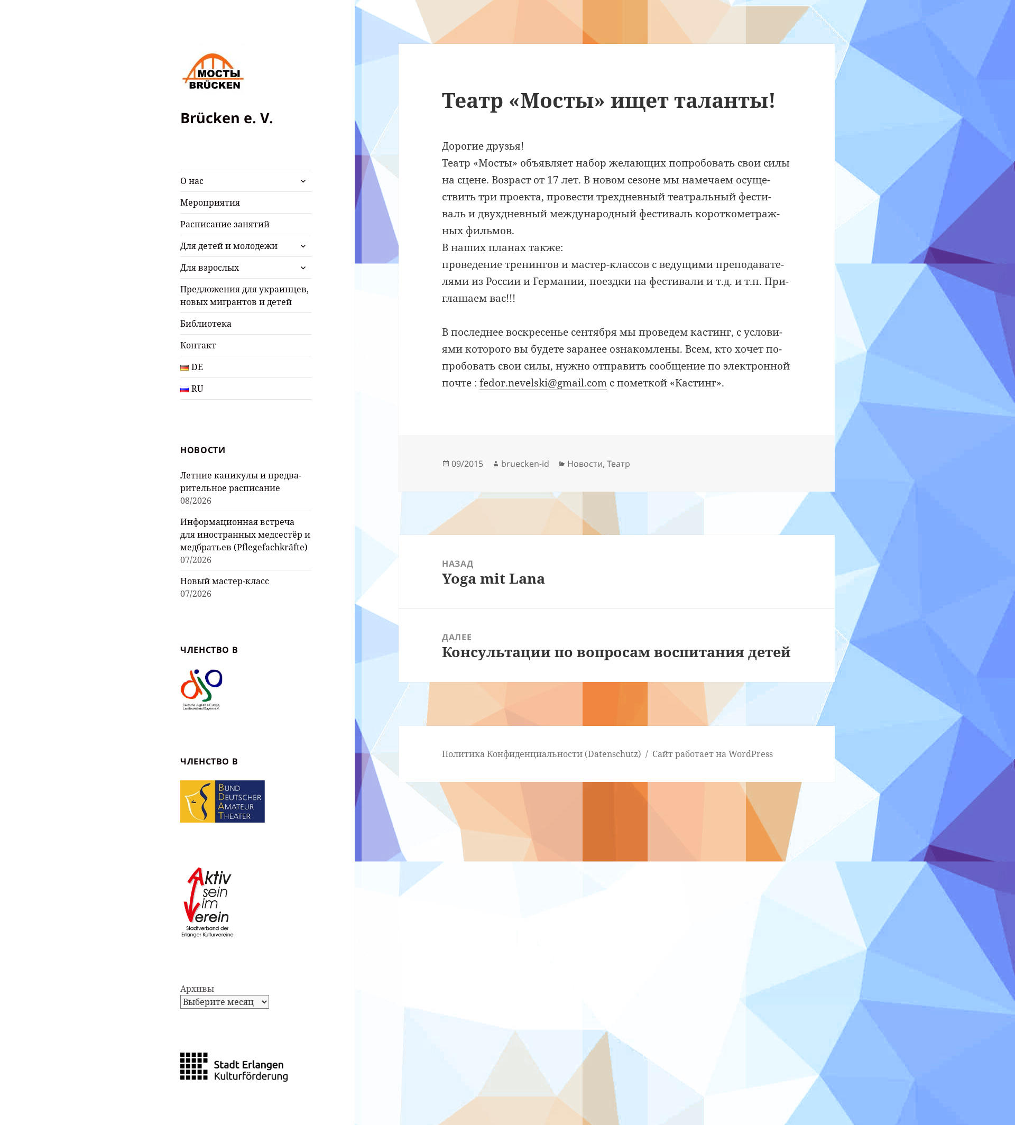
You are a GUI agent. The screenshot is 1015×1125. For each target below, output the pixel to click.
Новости (585, 463)
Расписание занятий (225, 224)
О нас (192, 181)
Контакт (198, 345)
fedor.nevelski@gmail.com (543, 383)
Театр (618, 463)
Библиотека (206, 323)
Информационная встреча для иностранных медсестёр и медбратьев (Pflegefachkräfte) (245, 534)
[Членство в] (201, 689)
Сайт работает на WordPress (712, 754)
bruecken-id (525, 463)
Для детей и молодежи (229, 246)
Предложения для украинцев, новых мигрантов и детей (244, 295)
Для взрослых (209, 267)
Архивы (197, 988)
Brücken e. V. (226, 117)
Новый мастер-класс (224, 581)
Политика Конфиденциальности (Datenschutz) (541, 754)
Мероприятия (210, 202)
